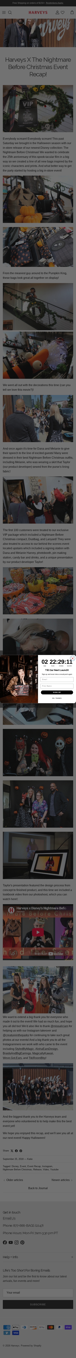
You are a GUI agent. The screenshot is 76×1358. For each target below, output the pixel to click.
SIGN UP (57, 692)
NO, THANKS (57, 698)
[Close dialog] (72, 658)
